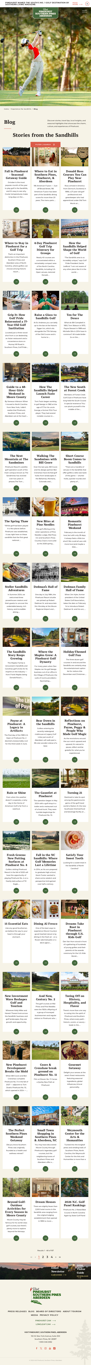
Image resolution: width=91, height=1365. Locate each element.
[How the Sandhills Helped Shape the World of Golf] (74, 228)
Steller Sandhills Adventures (16, 588)
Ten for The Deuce (75, 316)
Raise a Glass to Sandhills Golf (45, 316)
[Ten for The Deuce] (74, 300)
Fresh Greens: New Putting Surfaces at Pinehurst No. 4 (16, 860)
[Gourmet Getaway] (74, 1050)
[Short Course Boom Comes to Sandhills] (74, 441)
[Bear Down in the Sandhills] (45, 706)
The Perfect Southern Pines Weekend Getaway (16, 1135)
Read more (75, 3)
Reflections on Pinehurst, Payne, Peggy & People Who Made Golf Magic (75, 727)
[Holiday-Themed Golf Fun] (74, 637)
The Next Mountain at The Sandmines (16, 459)
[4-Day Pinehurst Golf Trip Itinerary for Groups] (45, 228)
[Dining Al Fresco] (45, 909)
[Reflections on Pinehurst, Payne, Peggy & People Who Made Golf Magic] (74, 706)
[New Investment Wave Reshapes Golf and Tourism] (16, 981)
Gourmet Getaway (74, 1066)
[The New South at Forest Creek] (74, 372)
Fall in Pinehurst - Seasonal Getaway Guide (16, 174)
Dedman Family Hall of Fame (75, 588)
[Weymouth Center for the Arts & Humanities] (74, 1115)
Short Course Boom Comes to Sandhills (75, 459)
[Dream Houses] (45, 1187)
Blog (31, 1311)
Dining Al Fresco (45, 923)
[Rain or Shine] (16, 778)
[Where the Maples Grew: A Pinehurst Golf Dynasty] (45, 637)
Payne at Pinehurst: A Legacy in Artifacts (16, 725)
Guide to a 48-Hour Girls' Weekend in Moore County (16, 392)
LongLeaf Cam (43, 1324)
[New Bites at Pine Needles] (45, 506)
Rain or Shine (16, 792)
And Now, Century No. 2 (45, 997)
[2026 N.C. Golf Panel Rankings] (74, 1187)
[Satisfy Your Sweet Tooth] (74, 840)
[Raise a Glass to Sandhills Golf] (45, 300)
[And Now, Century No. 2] (45, 981)
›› (60, 1257)
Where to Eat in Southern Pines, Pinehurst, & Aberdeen (45, 176)
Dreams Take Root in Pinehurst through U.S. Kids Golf (75, 930)
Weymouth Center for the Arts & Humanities (74, 1135)
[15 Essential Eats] (16, 909)
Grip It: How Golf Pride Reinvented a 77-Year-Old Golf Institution (16, 321)
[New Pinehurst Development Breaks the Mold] (16, 1050)
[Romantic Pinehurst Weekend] (74, 506)
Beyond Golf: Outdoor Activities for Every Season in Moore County (16, 1208)
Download (82, 1276)
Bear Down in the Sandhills (45, 722)
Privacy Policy (49, 1315)
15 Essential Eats (16, 923)
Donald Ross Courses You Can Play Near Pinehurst (74, 176)
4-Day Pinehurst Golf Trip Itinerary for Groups (45, 248)
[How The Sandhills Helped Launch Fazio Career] (45, 372)
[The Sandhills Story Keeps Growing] (16, 637)
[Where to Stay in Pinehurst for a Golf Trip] (16, 228)
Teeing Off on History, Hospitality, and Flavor (74, 1001)
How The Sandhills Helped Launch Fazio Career (45, 392)
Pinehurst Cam (43, 1321)
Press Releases (17, 1311)
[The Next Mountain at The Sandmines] (16, 441)
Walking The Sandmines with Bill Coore (45, 459)
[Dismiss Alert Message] (87, 4)
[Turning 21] (74, 778)
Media (34, 1315)
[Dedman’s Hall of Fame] (45, 572)
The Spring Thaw (16, 521)
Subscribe (56, 1275)
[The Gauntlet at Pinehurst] (45, 778)
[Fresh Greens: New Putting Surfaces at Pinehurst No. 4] (16, 840)
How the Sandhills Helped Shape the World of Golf (74, 248)
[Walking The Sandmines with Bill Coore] (45, 441)
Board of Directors (48, 1311)
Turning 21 (74, 792)
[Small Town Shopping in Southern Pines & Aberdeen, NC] (45, 1115)
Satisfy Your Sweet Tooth (74, 856)
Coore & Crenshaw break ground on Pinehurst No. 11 (45, 1069)
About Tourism (72, 1311)
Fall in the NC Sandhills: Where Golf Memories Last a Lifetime (45, 860)
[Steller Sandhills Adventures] (16, 572)
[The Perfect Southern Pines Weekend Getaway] (16, 1115)
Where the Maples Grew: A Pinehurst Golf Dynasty (45, 656)
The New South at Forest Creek (74, 388)
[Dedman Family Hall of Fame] (74, 572)
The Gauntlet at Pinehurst (45, 794)
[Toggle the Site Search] (5, 11)
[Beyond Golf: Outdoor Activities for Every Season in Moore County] (16, 1187)
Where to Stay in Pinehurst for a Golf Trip (16, 246)
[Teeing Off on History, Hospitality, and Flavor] (74, 981)
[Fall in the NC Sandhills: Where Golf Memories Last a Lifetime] (45, 840)
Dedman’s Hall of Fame (45, 588)
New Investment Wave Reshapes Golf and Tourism (16, 1001)
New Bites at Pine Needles (45, 522)
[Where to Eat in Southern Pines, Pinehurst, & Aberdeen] (45, 156)
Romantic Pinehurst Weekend (75, 524)
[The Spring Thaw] (16, 506)
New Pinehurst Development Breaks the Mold (16, 1068)
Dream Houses (45, 1201)
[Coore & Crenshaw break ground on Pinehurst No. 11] (45, 1050)
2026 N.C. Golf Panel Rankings (75, 1203)
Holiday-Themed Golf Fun (74, 653)
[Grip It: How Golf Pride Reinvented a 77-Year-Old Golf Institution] (16, 300)
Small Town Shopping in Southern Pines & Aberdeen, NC (45, 1135)
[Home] (45, 12)
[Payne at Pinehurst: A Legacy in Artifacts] (16, 706)
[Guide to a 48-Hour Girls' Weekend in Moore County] (16, 372)
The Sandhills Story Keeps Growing (16, 655)
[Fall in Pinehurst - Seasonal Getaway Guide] (16, 156)
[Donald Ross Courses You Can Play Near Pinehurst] (74, 156)
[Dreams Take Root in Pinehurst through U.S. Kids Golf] (74, 909)
